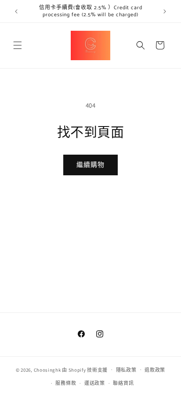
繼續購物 (90, 164)
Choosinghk (47, 369)
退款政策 (155, 370)
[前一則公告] (16, 11)
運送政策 (94, 383)
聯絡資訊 (123, 383)
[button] (17, 45)
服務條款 (65, 383)
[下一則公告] (164, 11)
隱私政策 (126, 370)
